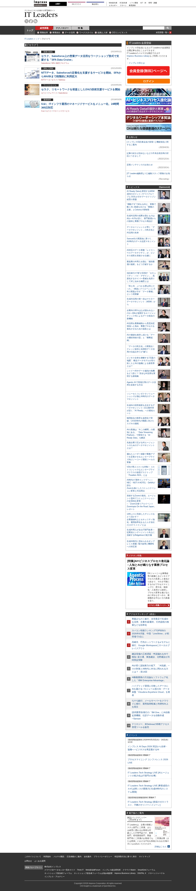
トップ (30, 30)
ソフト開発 (134, 3)
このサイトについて (32, 857)
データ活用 (70, 32)
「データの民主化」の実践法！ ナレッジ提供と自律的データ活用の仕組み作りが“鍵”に (141, 349)
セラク (54, 80)
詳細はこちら (161, 846)
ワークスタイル (86, 32)
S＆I (43, 111)
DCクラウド (76, 4)
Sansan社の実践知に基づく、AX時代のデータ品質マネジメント (141, 241)
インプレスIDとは (137, 63)
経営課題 (44, 28)
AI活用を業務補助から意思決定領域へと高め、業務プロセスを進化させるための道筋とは (141, 326)
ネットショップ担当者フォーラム (58, 873)
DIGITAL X (142, 873)
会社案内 (87, 857)
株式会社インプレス (52, 867)
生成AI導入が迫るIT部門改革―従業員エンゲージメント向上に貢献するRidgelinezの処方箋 (141, 532)
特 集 (80, 28)
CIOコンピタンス (119, 32)
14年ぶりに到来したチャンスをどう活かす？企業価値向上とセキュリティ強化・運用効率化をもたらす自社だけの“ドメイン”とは (141, 519)
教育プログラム (62, 63)
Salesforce (45, 63)
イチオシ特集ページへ (157, 605)
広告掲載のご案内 (74, 857)
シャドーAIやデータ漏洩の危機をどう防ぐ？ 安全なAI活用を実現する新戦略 (141, 373)
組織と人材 (102, 32)
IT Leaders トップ (31, 39)
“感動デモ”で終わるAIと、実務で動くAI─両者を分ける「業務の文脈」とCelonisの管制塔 (141, 207)
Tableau (61, 80)
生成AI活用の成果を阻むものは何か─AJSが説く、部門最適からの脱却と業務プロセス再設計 (141, 218)
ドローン (123, 5)
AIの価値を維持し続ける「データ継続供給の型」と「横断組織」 (141, 337)
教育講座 (132, 5)
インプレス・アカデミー (54, 877)
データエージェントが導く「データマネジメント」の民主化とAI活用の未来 (141, 230)
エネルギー (113, 5)
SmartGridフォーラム (146, 870)
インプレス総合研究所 (111, 870)
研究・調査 (153, 3)
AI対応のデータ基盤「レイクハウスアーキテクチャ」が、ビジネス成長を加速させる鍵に (141, 253)
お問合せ (28, 861)
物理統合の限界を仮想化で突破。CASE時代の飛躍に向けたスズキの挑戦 (140, 421)
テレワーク (52, 93)
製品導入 (95, 4)
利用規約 (47, 857)
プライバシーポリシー (103, 857)
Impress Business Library (138, 56)
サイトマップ (144, 857)
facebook (31, 21)
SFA (53, 63)
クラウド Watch (129, 870)
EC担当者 (123, 3)
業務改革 (44, 32)
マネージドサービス (61, 111)
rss (35, 21)
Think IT (80, 870)
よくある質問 (39, 861)
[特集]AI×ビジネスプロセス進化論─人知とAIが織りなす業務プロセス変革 (148, 564)
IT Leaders (41, 14)
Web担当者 (113, 3)
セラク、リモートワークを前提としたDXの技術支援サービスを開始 (80, 89)
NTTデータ (45, 80)
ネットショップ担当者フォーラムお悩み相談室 (93, 873)
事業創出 (56, 32)
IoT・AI (143, 3)
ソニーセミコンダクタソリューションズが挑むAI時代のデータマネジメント (141, 396)
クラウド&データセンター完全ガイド (59, 870)
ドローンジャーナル (156, 873)
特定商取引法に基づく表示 (126, 857)
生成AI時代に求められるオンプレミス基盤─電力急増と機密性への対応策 (141, 544)
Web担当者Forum (93, 870)
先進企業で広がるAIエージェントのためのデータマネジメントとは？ (141, 445)
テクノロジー (62, 28)
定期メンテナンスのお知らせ (140, 165)
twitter (26, 21)
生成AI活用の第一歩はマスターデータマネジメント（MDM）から (141, 302)
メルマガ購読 (58, 857)
